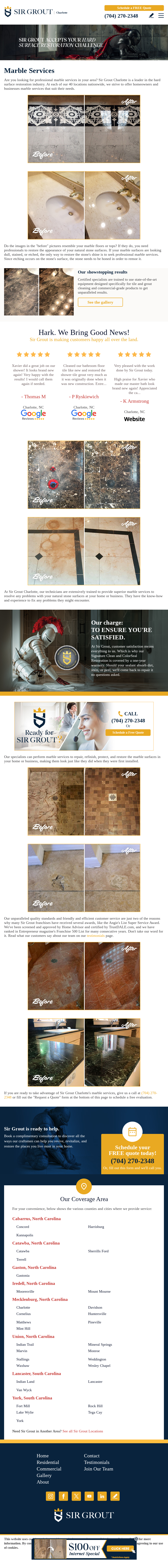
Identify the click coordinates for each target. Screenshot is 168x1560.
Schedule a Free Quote (128, 732)
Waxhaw (22, 1366)
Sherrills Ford (98, 1251)
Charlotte (23, 1307)
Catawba (22, 1251)
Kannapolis (24, 1235)
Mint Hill (23, 1328)
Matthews (23, 1322)
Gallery (44, 1475)
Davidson (95, 1307)
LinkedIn (102, 1496)
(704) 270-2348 (121, 16)
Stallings (22, 1359)
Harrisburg (96, 1227)
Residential (48, 1462)
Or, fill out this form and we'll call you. (132, 1168)
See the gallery (100, 302)
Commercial (49, 1469)
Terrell (21, 1259)
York (20, 1421)
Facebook (63, 1496)
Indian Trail (25, 1344)
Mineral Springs (100, 1344)
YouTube (89, 1496)
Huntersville (97, 1314)
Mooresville (25, 1291)
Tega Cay (95, 1412)
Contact (92, 1455)
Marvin (21, 1351)
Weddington (97, 1359)
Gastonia (23, 1275)
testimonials (96, 936)
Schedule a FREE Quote (134, 8)
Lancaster (95, 1382)
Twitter (76, 1496)
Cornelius (23, 1314)
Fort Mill (23, 1406)
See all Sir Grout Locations (82, 1431)
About (43, 1482)
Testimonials (96, 1462)
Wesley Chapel (99, 1366)
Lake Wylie (25, 1412)
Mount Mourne (99, 1291)
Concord (22, 1227)
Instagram (50, 1496)
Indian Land (25, 1382)
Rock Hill (95, 1406)
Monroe (94, 1351)
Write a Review (151, 15)
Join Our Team (98, 1469)
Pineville (94, 1322)
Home (43, 1455)
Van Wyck (24, 1390)
